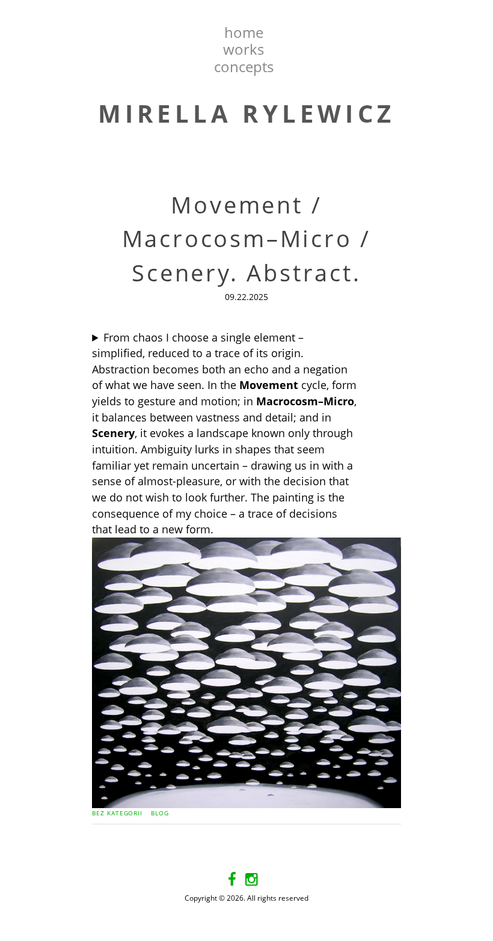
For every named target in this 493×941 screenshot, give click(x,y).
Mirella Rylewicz (246, 113)
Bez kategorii (117, 813)
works (243, 49)
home (243, 32)
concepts (244, 66)
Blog (160, 813)
